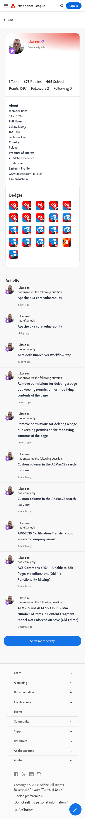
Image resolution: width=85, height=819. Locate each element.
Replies (33, 81)
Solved (55, 81)
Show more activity (42, 641)
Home (10, 19)
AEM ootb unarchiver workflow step (44, 355)
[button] (75, 809)
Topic (14, 81)
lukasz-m (34, 41)
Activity (12, 280)
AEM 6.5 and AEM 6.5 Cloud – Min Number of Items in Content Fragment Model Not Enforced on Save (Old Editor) (48, 614)
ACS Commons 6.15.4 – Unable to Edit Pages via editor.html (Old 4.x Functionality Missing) (45, 573)
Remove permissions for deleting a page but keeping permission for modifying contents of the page (47, 389)
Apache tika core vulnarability (40, 297)
